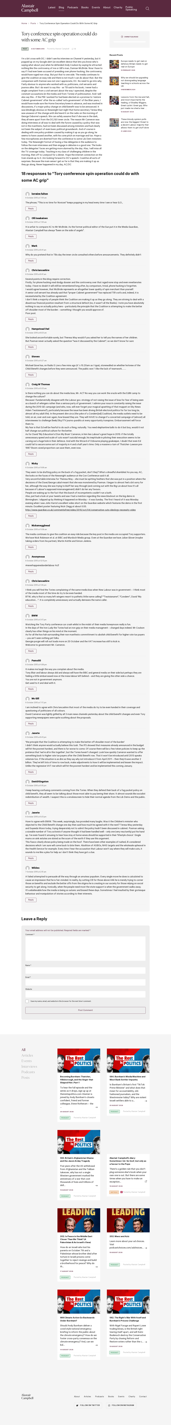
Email (28, 977)
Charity (118, 7)
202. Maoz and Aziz (119, 1236)
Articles (27, 1055)
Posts (33, 23)
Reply (31, 209)
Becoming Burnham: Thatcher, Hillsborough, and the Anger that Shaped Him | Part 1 (76, 1080)
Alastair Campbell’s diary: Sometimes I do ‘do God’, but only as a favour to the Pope (128, 1161)
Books (85, 7)
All (23, 1049)
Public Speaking (131, 8)
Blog (61, 7)
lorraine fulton (40, 194)
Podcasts (72, 7)
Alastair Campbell (89, 1118)
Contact (143, 1397)
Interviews (29, 1066)
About (106, 7)
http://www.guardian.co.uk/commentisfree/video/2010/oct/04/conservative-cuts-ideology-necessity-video (80, 510)
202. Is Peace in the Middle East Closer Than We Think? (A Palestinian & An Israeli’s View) (76, 1239)
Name (28, 965)
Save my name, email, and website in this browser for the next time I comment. (61, 1001)
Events (96, 7)
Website (28, 989)
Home (24, 23)
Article (114, 1192)
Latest (51, 7)
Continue (79, 1108)
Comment (29, 934)
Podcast (65, 1118)
